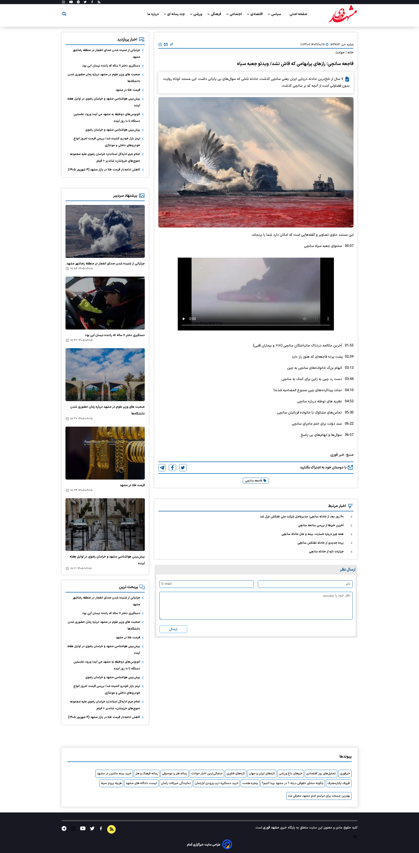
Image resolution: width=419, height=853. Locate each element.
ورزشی (198, 14)
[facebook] (172, 467)
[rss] (99, 2)
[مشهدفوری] (342, 14)
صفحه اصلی (298, 14)
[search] (64, 14)
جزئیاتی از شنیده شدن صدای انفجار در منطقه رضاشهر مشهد (106, 53)
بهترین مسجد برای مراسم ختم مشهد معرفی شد (319, 796)
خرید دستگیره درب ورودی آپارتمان (216, 783)
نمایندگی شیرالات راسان (176, 783)
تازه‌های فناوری (235, 773)
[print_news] (160, 45)
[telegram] (162, 467)
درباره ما (153, 14)
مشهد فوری (270, 827)
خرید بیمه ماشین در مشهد (114, 773)
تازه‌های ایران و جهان (262, 773)
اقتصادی (256, 14)
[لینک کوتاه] (171, 44)
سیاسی (276, 14)
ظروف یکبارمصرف (338, 783)
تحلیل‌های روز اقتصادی (321, 773)
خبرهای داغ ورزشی (290, 773)
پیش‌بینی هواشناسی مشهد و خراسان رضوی (112, 130)
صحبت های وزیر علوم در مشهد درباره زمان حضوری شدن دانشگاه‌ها (104, 78)
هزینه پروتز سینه (111, 783)
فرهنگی (216, 14)
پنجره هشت (250, 783)
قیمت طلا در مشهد (128, 90)
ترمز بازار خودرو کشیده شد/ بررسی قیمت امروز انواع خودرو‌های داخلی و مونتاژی (106, 142)
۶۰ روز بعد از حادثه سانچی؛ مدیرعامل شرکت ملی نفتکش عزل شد (302, 517)
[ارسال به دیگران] (166, 44)
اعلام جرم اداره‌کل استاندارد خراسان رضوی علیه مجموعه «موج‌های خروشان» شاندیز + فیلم (105, 157)
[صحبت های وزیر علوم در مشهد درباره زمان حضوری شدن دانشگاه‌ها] (105, 374)
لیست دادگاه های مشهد (141, 783)
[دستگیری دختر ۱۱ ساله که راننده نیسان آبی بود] (105, 303)
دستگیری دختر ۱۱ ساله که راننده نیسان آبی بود (111, 66)
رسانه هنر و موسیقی (174, 773)
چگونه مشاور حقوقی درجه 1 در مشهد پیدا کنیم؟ (292, 783)
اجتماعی (236, 14)
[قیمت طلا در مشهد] (105, 453)
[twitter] (182, 467)
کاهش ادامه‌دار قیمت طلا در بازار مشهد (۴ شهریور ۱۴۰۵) (104, 170)
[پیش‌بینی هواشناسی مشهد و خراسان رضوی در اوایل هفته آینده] (105, 524)
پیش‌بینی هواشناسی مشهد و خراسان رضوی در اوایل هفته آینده (103, 102)
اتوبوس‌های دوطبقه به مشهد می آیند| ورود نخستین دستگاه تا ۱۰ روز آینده (106, 117)
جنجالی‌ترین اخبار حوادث (207, 773)
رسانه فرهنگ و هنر (146, 773)
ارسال (173, 629)
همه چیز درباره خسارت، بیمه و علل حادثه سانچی (313, 534)
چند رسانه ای (176, 14)
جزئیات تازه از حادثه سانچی (326, 551)
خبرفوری (345, 773)
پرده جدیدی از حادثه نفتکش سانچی (321, 543)
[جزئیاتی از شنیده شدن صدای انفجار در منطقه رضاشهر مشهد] (105, 231)
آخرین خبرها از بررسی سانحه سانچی (321, 525)
